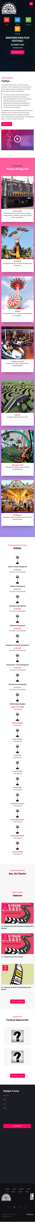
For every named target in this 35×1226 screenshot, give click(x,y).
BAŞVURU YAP (17, 52)
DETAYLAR (6, 124)
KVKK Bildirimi (30, 1214)
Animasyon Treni (17, 465)
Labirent (17, 415)
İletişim (27, 1191)
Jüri (7, 1191)
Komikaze (17, 261)
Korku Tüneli (17, 211)
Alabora (17, 311)
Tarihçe (14, 1189)
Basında (20, 1191)
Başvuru (13, 1191)
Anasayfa (7, 1189)
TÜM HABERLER (17, 1001)
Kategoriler (21, 1189)
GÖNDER (18, 1126)
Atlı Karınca (17, 515)
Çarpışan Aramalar (17, 361)
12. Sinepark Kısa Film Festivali (12, 957)
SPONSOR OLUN (17, 1075)
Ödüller (28, 1189)
